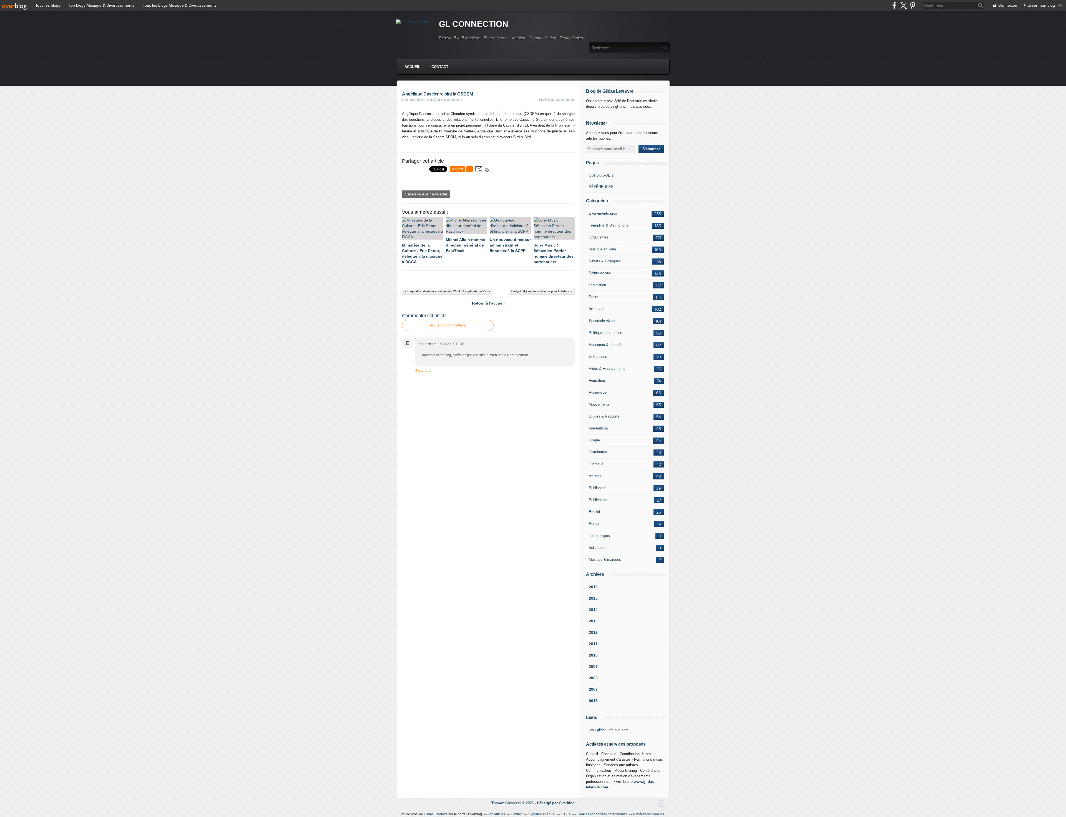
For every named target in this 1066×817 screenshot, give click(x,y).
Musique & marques (605, 559)
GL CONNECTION (473, 24)
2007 (593, 689)
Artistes (595, 476)
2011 (593, 644)
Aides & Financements (607, 368)
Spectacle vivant (602, 321)
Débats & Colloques (605, 261)
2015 (593, 598)
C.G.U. (566, 814)
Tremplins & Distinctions (608, 225)
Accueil (412, 67)
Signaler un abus (541, 814)
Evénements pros (603, 213)
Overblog (567, 803)
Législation (597, 285)
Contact (439, 67)
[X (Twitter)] (903, 5)
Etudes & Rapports (604, 416)
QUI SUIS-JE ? (601, 175)
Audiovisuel (598, 392)
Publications (599, 500)
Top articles (496, 814)
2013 (593, 621)
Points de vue (600, 273)
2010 (593, 655)
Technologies (599, 536)
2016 (593, 587)
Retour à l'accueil (488, 303)
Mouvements (599, 404)
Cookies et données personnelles (602, 814)
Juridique (596, 464)
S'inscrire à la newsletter (426, 194)
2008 (593, 678)
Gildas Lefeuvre (436, 814)
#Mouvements (565, 99)
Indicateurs (598, 547)
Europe (594, 524)
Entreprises (598, 357)
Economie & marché (605, 345)
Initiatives (596, 309)
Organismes (598, 237)
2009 (593, 666)
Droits (593, 297)
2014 (593, 609)
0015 (593, 700)
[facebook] (894, 5)
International (599, 428)
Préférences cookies (648, 814)
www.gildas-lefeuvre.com (608, 730)
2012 (593, 632)
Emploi (594, 512)
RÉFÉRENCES (601, 187)
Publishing (597, 488)
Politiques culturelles (605, 333)
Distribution (598, 452)
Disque (594, 440)
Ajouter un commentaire (448, 325)
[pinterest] (912, 5)
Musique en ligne (602, 249)
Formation (597, 380)
